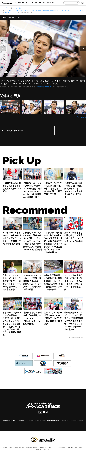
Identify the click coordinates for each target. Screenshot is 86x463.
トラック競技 (17, 2)
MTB (40, 2)
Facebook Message (53, 420)
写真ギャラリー (9, 12)
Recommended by (73, 337)
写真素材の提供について (10, 420)
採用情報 (21, 420)
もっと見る (81, 117)
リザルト (54, 2)
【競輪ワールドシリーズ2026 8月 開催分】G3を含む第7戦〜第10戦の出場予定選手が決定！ (53, 188)
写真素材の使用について (43, 87)
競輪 (23, 2)
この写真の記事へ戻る (14, 130)
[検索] (77, 2)
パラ (44, 2)
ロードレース (29, 2)
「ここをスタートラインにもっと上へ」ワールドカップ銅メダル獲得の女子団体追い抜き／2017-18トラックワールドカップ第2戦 (44, 10)
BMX (36, 2)
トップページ (7, 8)
